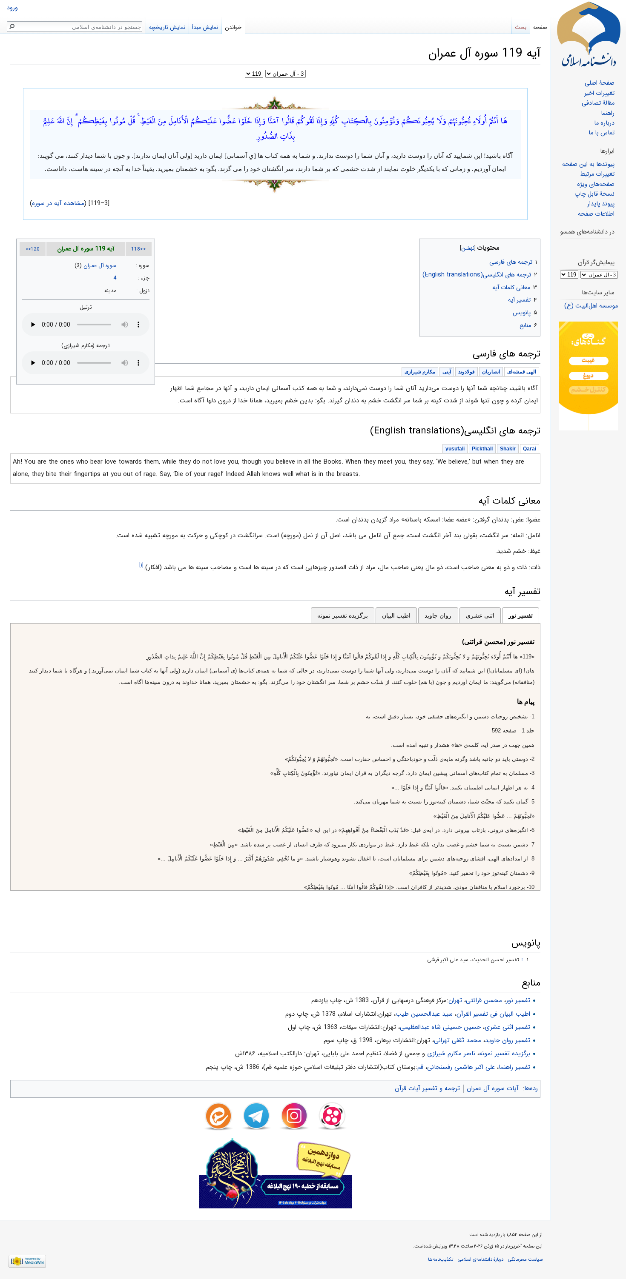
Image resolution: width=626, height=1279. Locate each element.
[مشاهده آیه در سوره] (275, 102)
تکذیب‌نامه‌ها (440, 1259)
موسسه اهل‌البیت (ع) (591, 306)
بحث (520, 27)
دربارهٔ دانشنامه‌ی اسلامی (480, 1259)
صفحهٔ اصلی (600, 83)
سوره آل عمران (99, 266)
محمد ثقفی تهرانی (457, 1040)
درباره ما (604, 123)
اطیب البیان (396, 615)
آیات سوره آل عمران (493, 1088)
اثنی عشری (480, 615)
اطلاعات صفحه (596, 214)
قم (420, 1067)
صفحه (540, 27)
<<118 (138, 249)
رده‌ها (531, 1088)
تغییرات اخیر (599, 93)
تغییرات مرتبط (597, 174)
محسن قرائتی (484, 1000)
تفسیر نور (520, 615)
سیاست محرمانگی (525, 1259)
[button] (533, 246)
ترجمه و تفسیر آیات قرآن (427, 1088)
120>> (33, 249)
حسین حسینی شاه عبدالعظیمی (440, 1027)
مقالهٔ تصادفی (598, 103)
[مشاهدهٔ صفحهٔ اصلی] (588, 34)
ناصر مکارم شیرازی (451, 1053)
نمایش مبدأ (205, 27)
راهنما (608, 113)
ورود (12, 8)
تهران (455, 1000)
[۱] (141, 565)
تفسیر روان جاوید (507, 1040)
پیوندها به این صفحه (588, 164)
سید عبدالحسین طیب (424, 1014)
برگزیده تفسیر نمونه (342, 615)
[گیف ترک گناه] (588, 376)
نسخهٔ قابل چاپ (594, 194)
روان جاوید (438, 615)
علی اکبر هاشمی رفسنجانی (461, 1067)
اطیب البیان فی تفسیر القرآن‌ (493, 1014)
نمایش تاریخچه (167, 27)
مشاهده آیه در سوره (58, 203)
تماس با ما (602, 133)
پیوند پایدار (601, 204)
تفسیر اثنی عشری (507, 1027)
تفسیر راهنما (514, 1067)
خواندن (233, 27)
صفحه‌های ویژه (596, 184)
